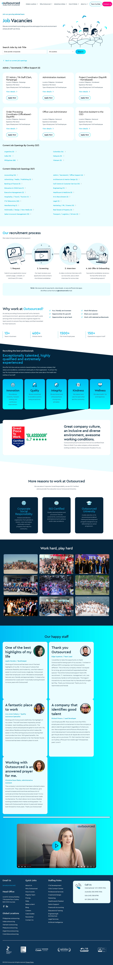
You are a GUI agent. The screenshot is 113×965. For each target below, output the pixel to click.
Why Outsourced (45, 4)
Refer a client (30, 904)
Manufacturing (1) (10, 205)
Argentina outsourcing (10, 931)
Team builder (96, 4)
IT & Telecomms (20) (11, 201)
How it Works (73, 4)
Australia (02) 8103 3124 (93, 892)
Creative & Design (54, 895)
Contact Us (29, 920)
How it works (30, 892)
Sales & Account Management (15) (16, 214)
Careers (28, 910)
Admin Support (53, 904)
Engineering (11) (59, 188)
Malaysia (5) (57, 156)
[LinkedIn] (7, 907)
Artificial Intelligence (55, 922)
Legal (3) (56, 201)
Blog (27, 907)
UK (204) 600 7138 (91, 899)
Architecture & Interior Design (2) (65, 179)
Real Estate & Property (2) (62, 210)
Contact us (107, 4)
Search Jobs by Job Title (14, 47)
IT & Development (54, 885)
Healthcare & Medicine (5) (62, 192)
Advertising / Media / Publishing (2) (17, 179)
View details (10, 92)
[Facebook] (4, 907)
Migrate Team (30, 895)
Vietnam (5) (57, 160)
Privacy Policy (30, 962)
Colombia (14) (58, 152)
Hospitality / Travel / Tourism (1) (16, 197)
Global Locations (31, 4)
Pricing (27, 898)
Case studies (29, 914)
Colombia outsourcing (10, 934)
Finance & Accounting (56, 907)
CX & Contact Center (55, 888)
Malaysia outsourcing (10, 928)
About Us (28, 885)
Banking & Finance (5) (12, 184)
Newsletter (29, 917)
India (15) (7, 156)
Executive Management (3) (14, 192)
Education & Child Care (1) (14, 188)
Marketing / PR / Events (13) (63, 205)
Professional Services (55, 892)
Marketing (52, 898)
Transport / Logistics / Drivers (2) (65, 214)
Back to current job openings (16, 61)
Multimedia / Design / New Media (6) (18, 210)
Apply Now (12, 98)
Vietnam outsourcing (10, 925)
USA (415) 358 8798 (92, 895)
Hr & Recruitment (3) (60, 197)
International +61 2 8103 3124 (95, 888)
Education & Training (55, 910)
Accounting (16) (10, 175)
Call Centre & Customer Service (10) (66, 184)
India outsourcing (9, 921)
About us (83, 4)
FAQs (27, 901)
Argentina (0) (9, 152)
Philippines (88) (10, 160)
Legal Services (53, 919)
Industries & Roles (59, 4)
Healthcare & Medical (55, 901)
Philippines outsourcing (11, 918)
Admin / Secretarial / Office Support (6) (68, 175)
